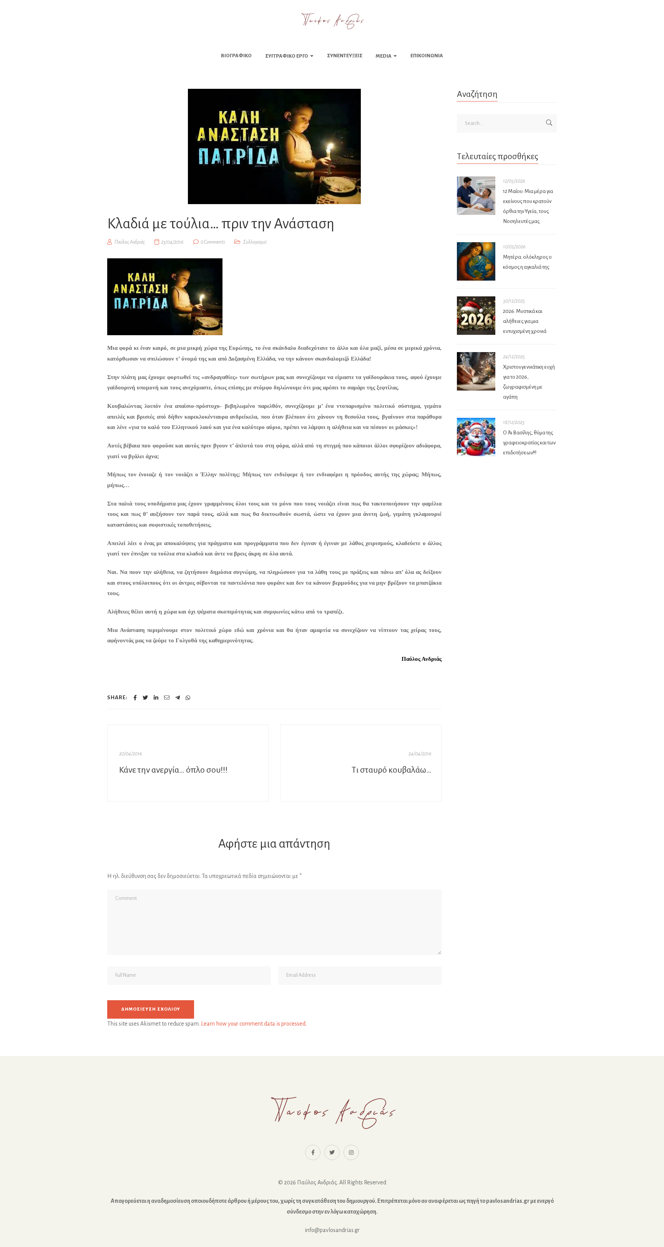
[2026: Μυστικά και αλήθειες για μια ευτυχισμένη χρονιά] (476, 315)
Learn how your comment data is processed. (254, 1024)
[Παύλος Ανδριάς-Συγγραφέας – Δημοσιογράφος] (332, 21)
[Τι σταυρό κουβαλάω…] (361, 763)
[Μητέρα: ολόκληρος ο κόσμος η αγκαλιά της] (476, 261)
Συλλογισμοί (255, 242)
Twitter (332, 1152)
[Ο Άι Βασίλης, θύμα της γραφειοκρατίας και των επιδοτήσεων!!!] (476, 437)
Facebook (312, 1152)
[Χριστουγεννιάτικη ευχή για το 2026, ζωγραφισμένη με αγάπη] (476, 371)
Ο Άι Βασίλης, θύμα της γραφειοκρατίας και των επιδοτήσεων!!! (529, 443)
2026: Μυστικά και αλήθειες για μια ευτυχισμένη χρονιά (524, 321)
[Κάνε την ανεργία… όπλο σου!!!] (188, 763)
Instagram (351, 1152)
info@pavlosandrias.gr (332, 1230)
